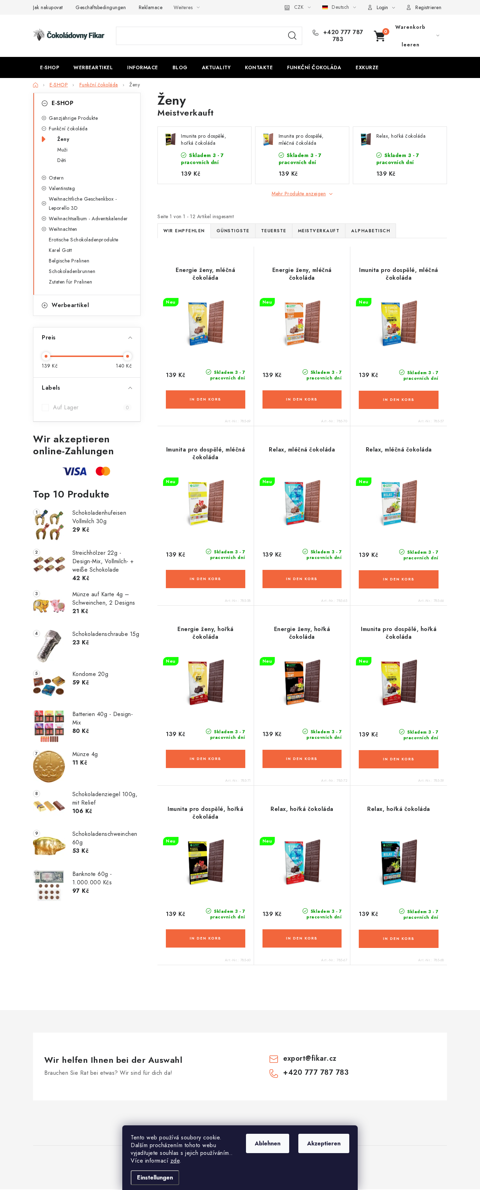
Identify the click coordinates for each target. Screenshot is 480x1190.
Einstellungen (155, 1177)
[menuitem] (49, 67)
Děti (61, 160)
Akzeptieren (323, 1143)
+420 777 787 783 (342, 36)
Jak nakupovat (48, 7)
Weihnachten (63, 229)
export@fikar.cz (310, 1058)
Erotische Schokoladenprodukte (83, 239)
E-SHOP (62, 103)
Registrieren (428, 7)
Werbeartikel (70, 305)
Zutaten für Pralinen (70, 281)
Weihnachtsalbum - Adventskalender (88, 218)
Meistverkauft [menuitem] (319, 231)
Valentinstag (62, 188)
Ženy (63, 139)
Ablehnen (267, 1143)
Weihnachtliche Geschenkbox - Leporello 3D (83, 203)
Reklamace (151, 7)
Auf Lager (91, 407)
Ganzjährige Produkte (73, 118)
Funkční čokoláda (68, 128)
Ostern (56, 177)
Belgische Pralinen (69, 260)
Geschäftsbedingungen (101, 7)
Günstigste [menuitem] (232, 231)
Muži (62, 149)
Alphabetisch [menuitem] (370, 231)
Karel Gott (60, 250)
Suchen (292, 36)
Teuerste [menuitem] (273, 231)
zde (175, 1161)
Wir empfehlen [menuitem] (184, 231)
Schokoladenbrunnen (72, 271)
